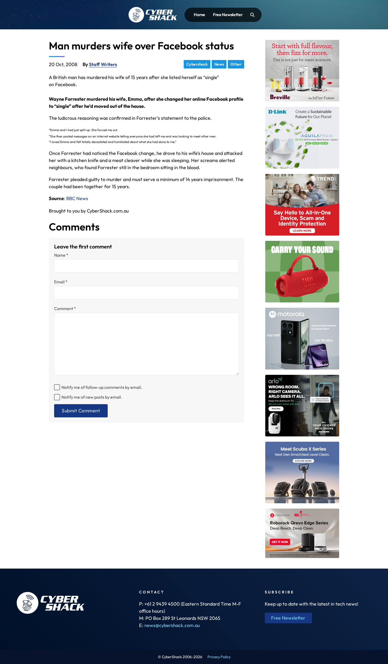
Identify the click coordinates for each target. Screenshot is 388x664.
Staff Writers (103, 64)
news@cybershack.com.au (172, 625)
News (219, 64)
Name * (61, 255)
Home (199, 14)
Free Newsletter (228, 14)
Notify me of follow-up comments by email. (101, 387)
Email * (61, 282)
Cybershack (197, 64)
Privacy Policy (218, 656)
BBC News (77, 198)
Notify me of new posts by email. (91, 397)
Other (236, 64)
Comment (65, 308)
